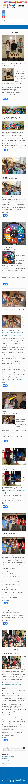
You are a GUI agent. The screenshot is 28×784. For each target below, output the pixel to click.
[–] (14, 5)
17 (14, 750)
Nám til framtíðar (8, 247)
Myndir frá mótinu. (6, 600)
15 (9, 750)
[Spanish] (21, 2)
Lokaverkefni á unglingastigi (8, 756)
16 (12, 750)
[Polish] (14, 2)
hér (22, 277)
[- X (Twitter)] (3, 14)
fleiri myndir (20, 381)
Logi (16, 32)
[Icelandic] (9, 2)
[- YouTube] (3, 17)
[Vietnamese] (26, 2)
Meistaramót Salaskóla (9, 533)
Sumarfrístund (5, 762)
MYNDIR (4, 737)
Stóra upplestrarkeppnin (7, 763)
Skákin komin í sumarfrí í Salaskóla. (13, 64)
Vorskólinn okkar (7, 177)
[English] (7, 2)
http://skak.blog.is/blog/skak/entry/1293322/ (11, 335)
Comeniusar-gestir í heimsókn (12, 468)
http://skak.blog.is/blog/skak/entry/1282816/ (11, 684)
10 (19, 748)
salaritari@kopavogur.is (7, 779)
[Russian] (19, 2)
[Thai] (23, 2)
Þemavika (5, 412)
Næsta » (23, 750)
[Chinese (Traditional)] (5, 2)
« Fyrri (5, 748)
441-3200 (18, 777)
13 (4, 750)
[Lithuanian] (12, 2)
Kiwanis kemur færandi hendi (11, 117)
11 (21, 748)
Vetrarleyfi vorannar (8, 611)
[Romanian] (16, 2)
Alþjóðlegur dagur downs (7, 760)
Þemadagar (4, 758)
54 (19, 750)
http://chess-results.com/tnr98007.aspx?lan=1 (12, 332)
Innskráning (4, 772)
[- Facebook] (3, 11)
